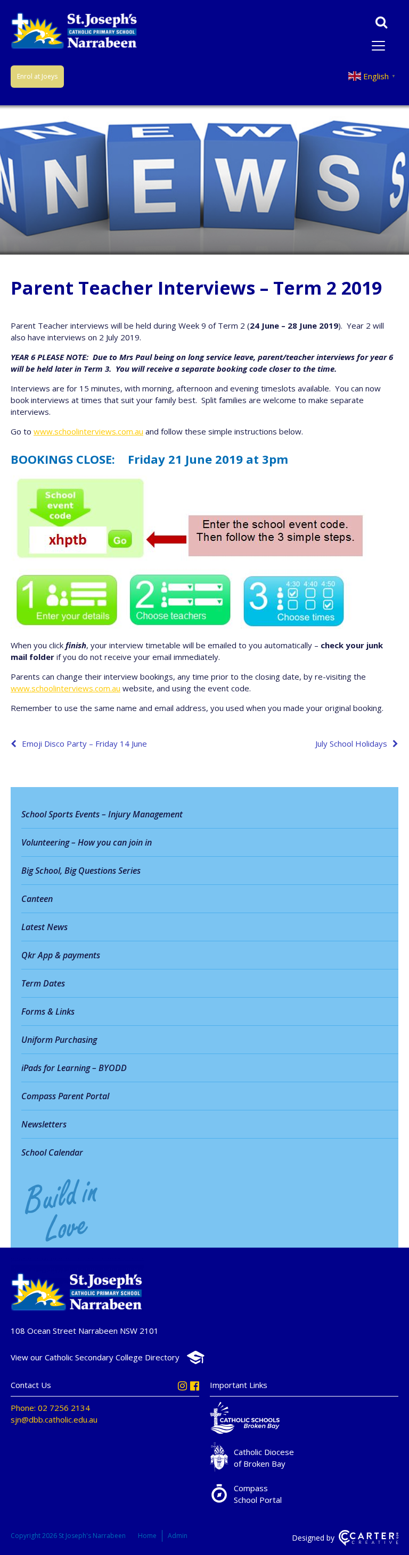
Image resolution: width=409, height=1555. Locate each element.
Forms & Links (48, 1011)
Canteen (37, 899)
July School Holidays (351, 743)
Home (147, 1535)
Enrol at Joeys (37, 76)
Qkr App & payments (60, 955)
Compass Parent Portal (65, 1096)
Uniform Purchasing (59, 1040)
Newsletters (44, 1124)
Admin (177, 1535)
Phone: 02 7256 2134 (50, 1407)
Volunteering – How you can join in (86, 842)
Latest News (44, 927)
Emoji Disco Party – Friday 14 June (84, 743)
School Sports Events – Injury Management (102, 814)
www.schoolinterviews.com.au (88, 431)
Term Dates (43, 983)
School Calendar (52, 1152)
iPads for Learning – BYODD (74, 1068)
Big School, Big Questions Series (81, 870)
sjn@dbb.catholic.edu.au (54, 1419)
